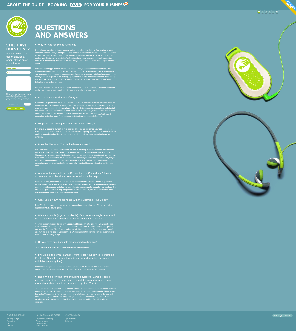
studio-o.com (287, 315)
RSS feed (10, 325)
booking (57, 5)
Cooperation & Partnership (55, 294)
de (273, 12)
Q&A (75, 5)
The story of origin (13, 319)
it (266, 12)
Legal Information (70, 319)
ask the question (15, 109)
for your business (104, 5)
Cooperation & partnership (44, 319)
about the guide (25, 5)
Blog (8, 323)
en (259, 12)
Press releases (41, 323)
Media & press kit (42, 325)
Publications (11, 321)
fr (262, 12)
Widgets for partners (42, 321)
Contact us (68, 321)
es (270, 12)
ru (277, 12)
